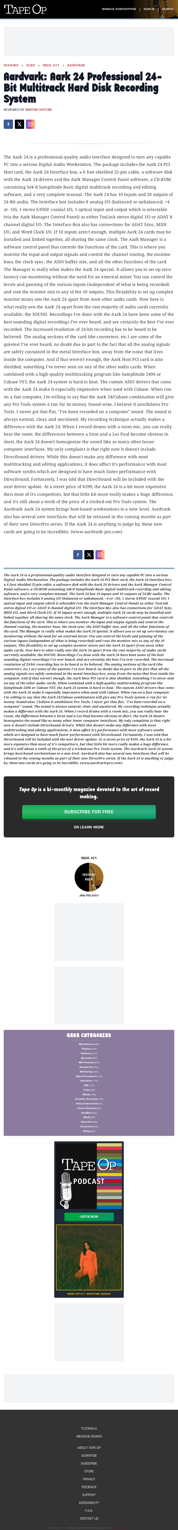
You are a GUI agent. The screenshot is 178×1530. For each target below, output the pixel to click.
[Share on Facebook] (8, 124)
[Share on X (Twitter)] (19, 124)
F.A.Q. (89, 1510)
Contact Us (89, 1518)
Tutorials (89, 1428)
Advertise (89, 1455)
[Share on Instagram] (30, 124)
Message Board (89, 1436)
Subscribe (89, 1463)
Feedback (89, 1487)
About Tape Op (89, 1447)
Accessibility (89, 1503)
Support (89, 1495)
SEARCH (167, 9)
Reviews (11, 65)
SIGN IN (149, 9)
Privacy (89, 1479)
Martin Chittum (38, 110)
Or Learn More (89, 827)
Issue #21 (51, 65)
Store (89, 1471)
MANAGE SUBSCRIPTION (119, 9)
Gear (30, 65)
